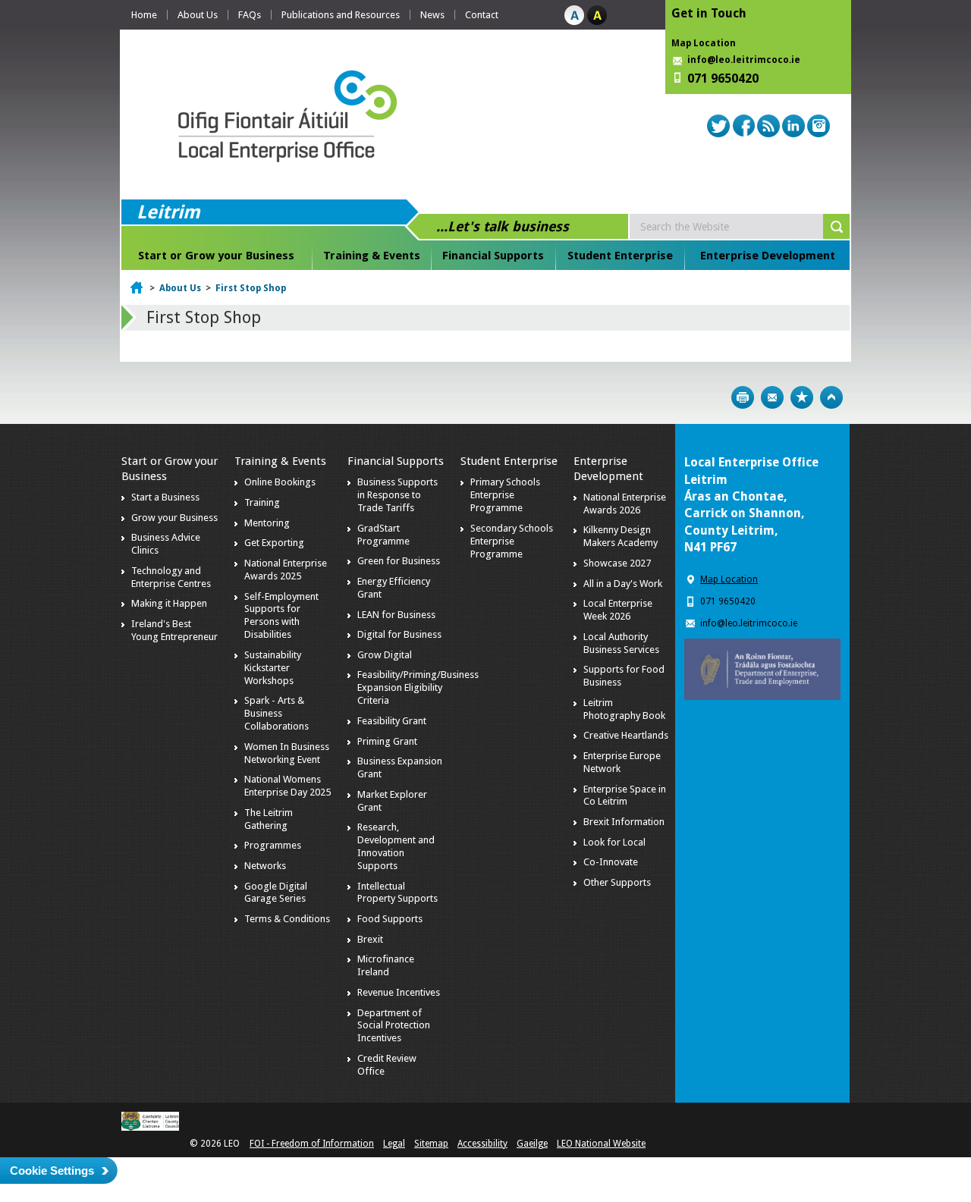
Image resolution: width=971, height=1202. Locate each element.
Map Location (703, 43)
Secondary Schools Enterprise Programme (511, 541)
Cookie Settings (52, 1170)
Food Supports (390, 918)
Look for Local (614, 842)
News (432, 14)
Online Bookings (280, 482)
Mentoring (267, 523)
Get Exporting (274, 542)
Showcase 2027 (617, 563)
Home (144, 14)
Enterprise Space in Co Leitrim (624, 795)
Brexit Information (624, 821)
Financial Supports (493, 255)
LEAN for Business (396, 614)
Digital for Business (399, 634)
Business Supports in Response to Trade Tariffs (397, 494)
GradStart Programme (383, 535)
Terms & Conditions (287, 918)
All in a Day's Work (622, 583)
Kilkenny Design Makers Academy (620, 536)
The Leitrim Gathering (268, 819)
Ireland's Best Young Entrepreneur (174, 630)
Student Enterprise (620, 255)
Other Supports (617, 882)
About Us (198, 14)
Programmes (272, 845)
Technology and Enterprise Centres (171, 577)
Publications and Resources (340, 14)
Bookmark (801, 397)
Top (831, 397)
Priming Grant (387, 741)
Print (742, 397)
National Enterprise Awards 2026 (624, 503)
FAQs (249, 14)
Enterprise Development (767, 255)
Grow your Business (174, 517)
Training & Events (371, 255)
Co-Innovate (610, 862)
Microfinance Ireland (385, 965)
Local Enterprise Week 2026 (617, 610)
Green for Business (398, 560)
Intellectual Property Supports (397, 892)
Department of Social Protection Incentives (393, 1025)
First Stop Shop (250, 288)
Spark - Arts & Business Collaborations (276, 713)
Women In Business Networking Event (286, 753)
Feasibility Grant (391, 721)
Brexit (370, 939)
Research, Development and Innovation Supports (396, 846)
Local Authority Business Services (621, 643)
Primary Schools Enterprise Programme (505, 494)
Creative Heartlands (625, 735)
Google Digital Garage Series (275, 892)
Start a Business (165, 497)
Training (262, 502)
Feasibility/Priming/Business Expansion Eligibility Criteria (418, 687)
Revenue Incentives (398, 992)
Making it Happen (169, 603)
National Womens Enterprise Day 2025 (287, 786)
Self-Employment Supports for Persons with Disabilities (281, 616)
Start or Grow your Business (216, 255)
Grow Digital (384, 655)
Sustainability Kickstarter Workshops (272, 667)
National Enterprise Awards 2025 (285, 569)
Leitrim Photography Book (624, 709)
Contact (481, 14)
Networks (265, 865)
